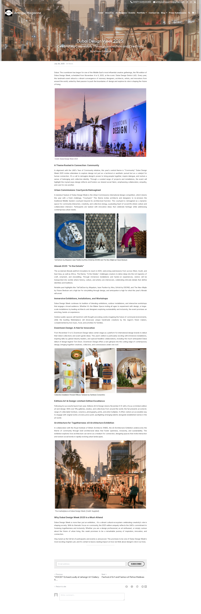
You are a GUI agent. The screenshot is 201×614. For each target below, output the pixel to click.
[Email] (142, 586)
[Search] (189, 13)
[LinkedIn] (137, 586)
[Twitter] (132, 586)
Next (103, 574)
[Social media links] (187, 2)
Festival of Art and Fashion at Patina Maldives (123, 577)
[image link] (8, 13)
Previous (59, 574)
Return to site (61, 587)
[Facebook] (126, 586)
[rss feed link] (145, 586)
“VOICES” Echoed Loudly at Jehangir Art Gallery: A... (76, 578)
